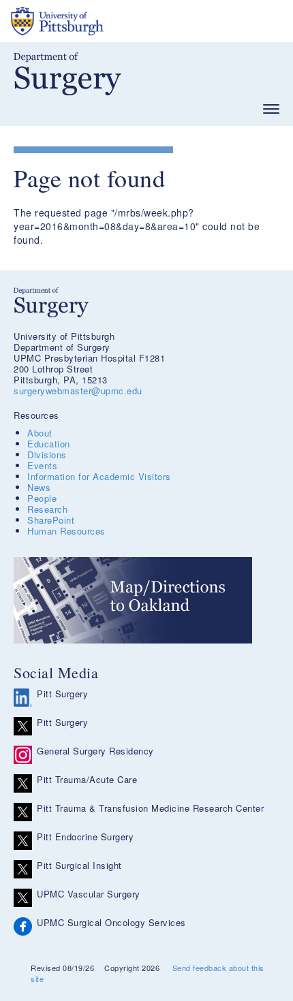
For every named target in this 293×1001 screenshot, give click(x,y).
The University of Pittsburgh (109, 21)
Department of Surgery (67, 73)
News (38, 487)
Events (42, 465)
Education (48, 443)
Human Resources (66, 530)
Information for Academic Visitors (99, 476)
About (39, 432)
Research (47, 509)
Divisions (47, 454)
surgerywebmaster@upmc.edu (78, 390)
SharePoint (50, 519)
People (42, 498)
